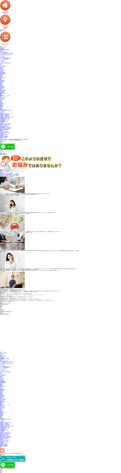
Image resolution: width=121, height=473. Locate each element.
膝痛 (1, 96)
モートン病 (2, 65)
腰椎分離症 (2, 92)
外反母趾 (1, 74)
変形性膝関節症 (3, 73)
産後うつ (1, 82)
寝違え (1, 75)
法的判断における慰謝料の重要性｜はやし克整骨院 (9, 173)
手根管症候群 (2, 77)
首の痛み (1, 107)
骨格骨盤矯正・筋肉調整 (4, 49)
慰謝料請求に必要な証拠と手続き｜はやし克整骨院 (9, 175)
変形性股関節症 (3, 72)
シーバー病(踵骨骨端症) (4, 58)
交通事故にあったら (3, 421)
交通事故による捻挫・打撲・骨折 (6, 113)
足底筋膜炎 (2, 407)
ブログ (1, 138)
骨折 (1, 108)
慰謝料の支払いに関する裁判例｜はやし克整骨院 (9, 174)
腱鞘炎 (1, 94)
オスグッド (2, 55)
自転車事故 (2, 135)
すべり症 (1, 61)
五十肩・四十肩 (3, 66)
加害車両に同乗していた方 (5, 124)
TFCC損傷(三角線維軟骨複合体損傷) (6, 53)
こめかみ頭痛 (2, 57)
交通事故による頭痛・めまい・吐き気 (7, 117)
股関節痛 (1, 88)
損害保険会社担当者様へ (4, 126)
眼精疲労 (1, 83)
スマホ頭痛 (2, 62)
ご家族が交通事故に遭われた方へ (6, 110)
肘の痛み (1, 86)
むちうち (1, 112)
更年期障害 (2, 80)
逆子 (1, 100)
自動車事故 (2, 133)
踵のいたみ (2, 99)
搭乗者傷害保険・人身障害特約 (6, 127)
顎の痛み (1, 105)
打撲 (1, 78)
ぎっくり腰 (2, 56)
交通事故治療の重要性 (4, 121)
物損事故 (1, 439)
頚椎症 (1, 104)
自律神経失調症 (3, 97)
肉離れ (1, 85)
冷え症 (1, 69)
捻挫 (1, 79)
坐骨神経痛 (2, 380)
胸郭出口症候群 (3, 398)
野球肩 (1, 102)
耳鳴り (1, 84)
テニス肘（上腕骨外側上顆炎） (6, 62)
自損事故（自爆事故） (4, 134)
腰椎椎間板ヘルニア (3, 93)
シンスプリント (3, 60)
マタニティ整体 (3, 47)
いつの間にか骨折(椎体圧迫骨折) (6, 54)
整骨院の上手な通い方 (4, 130)
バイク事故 (2, 111)
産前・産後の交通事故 (4, 131)
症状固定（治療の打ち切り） (5, 132)
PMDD (1, 51)
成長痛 (1, 76)
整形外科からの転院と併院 (5, 128)
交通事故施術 (2, 120)
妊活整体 (1, 48)
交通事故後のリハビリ (4, 119)
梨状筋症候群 (2, 389)
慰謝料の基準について (4, 126)
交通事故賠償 (2, 430)
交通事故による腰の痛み (4, 114)
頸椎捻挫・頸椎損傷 (3, 135)
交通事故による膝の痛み (4, 115)
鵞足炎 (1, 108)
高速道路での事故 (3, 137)
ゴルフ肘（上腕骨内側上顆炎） (6, 366)
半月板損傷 (2, 70)
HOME (1, 150)
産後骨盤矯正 (2, 357)
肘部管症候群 (2, 87)
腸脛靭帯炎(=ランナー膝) (4, 95)
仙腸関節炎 (2, 67)
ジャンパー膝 (2, 59)
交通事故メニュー (3, 151)
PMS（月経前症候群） (4, 52)
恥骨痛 (1, 76)
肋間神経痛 (2, 85)
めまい (1, 64)
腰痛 (1, 94)
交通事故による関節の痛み (5, 116)
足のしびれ (2, 98)
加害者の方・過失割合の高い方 (6, 123)
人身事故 (1, 122)
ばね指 (1, 63)
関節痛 (1, 103)
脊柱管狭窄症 (2, 90)
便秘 (1, 67)
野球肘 (1, 101)
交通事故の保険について (4, 117)
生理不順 (1, 81)
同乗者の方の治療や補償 (4, 125)
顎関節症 (1, 106)
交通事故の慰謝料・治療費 (5, 118)
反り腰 (1, 71)
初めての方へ (2, 353)
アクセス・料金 (3, 352)
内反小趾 (1, 68)
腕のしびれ (2, 91)
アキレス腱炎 (2, 53)
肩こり (1, 89)
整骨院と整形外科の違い (4, 129)
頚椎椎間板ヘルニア (3, 412)
